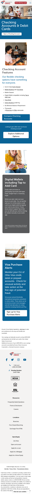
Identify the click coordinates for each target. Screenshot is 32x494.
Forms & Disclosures (16, 405)
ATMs (15, 110)
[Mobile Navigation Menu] (30, 3)
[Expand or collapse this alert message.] (28, 491)
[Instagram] (18, 360)
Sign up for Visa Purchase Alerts (13, 313)
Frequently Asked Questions (16, 402)
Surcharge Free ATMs (16, 428)
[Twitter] (12, 360)
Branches (9, 110)
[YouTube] (24, 360)
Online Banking (9, 102)
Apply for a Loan (16, 448)
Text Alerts (20, 89)
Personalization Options (22, 468)
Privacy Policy (12, 468)
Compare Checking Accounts (12, 117)
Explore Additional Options (16, 135)
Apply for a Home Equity (16, 455)
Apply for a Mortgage (16, 451)
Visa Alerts (8, 100)
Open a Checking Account (11, 34)
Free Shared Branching (16, 425)
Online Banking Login (20, 2)
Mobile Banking (9, 89)
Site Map (6, 468)
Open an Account (16, 444)
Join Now (16, 441)
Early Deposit (16, 87)
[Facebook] (6, 360)
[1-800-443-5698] (10, 365)
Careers (16, 409)
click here (22, 329)
